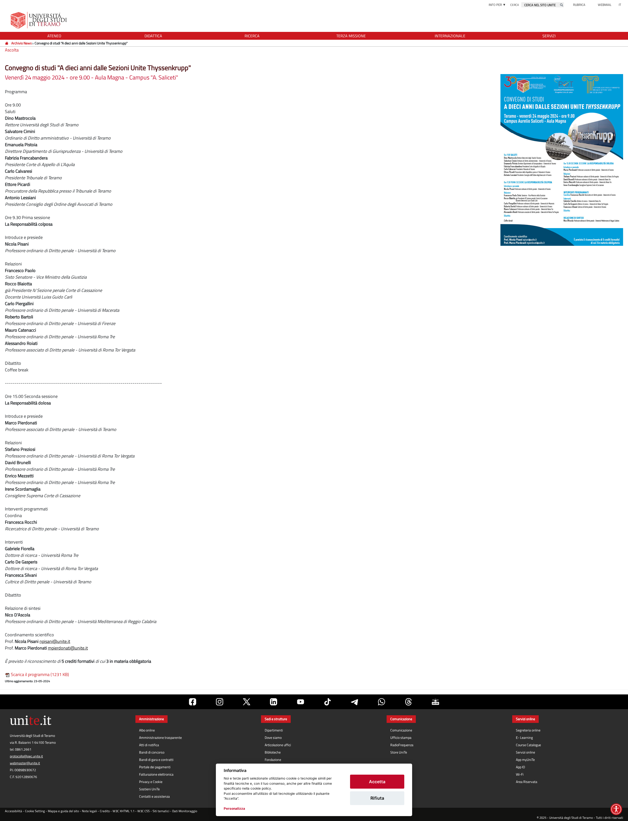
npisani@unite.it (54, 641)
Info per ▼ (497, 4)
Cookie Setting (35, 811)
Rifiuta (377, 798)
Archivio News (21, 43)
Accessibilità (13, 811)
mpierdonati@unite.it (68, 648)
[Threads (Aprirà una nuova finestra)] (408, 701)
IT (620, 4)
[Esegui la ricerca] (561, 4)
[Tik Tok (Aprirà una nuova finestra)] (327, 701)
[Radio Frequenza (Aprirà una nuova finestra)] (435, 701)
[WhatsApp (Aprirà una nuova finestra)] (381, 701)
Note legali (89, 811)
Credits (105, 811)
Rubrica (579, 4)
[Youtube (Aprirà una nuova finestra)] (300, 701)
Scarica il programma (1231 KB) (39, 674)
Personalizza (234, 808)
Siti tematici (161, 811)
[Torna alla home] (39, 20)
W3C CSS (143, 811)
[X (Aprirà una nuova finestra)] (246, 701)
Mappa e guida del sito (63, 811)
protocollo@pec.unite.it (26, 756)
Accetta (377, 781)
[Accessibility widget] (616, 809)
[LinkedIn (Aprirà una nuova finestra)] (273, 701)
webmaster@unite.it (25, 763)
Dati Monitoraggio (184, 811)
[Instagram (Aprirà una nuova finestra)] (219, 701)
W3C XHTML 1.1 (123, 811)
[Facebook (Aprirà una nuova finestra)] (192, 701)
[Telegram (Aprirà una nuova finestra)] (354, 701)
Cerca (514, 4)
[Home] (7, 43)
